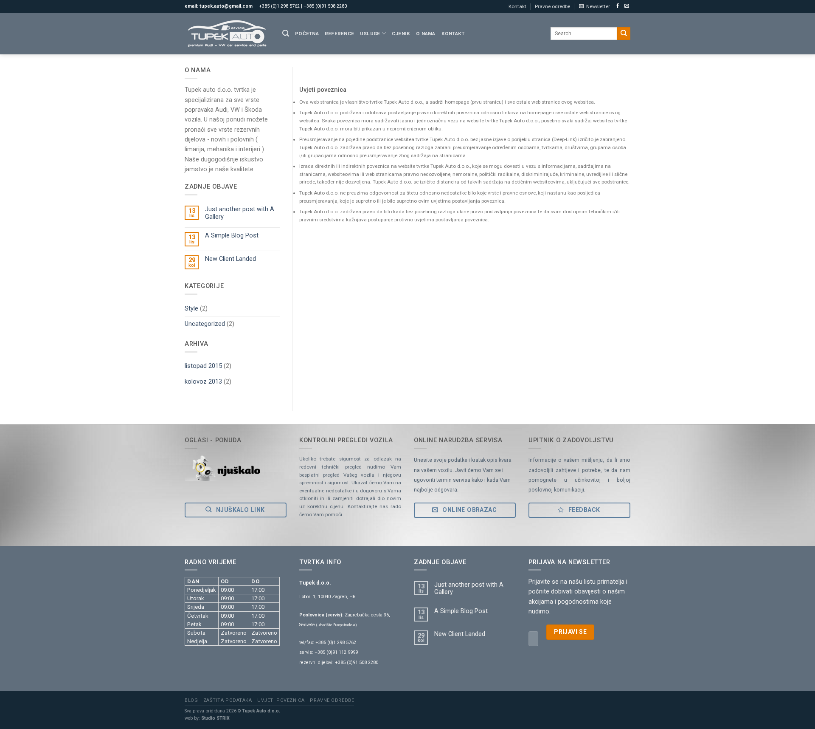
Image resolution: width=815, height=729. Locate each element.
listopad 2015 (203, 366)
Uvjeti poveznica (281, 700)
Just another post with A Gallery (239, 213)
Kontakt (517, 6)
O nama (425, 34)
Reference (339, 34)
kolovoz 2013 (203, 381)
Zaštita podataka (227, 700)
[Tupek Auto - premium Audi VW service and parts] (227, 33)
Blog (191, 700)
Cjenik (401, 34)
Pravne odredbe (552, 6)
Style (191, 308)
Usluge (370, 34)
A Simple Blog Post (232, 235)
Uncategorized (205, 324)
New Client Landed (230, 259)
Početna (307, 34)
